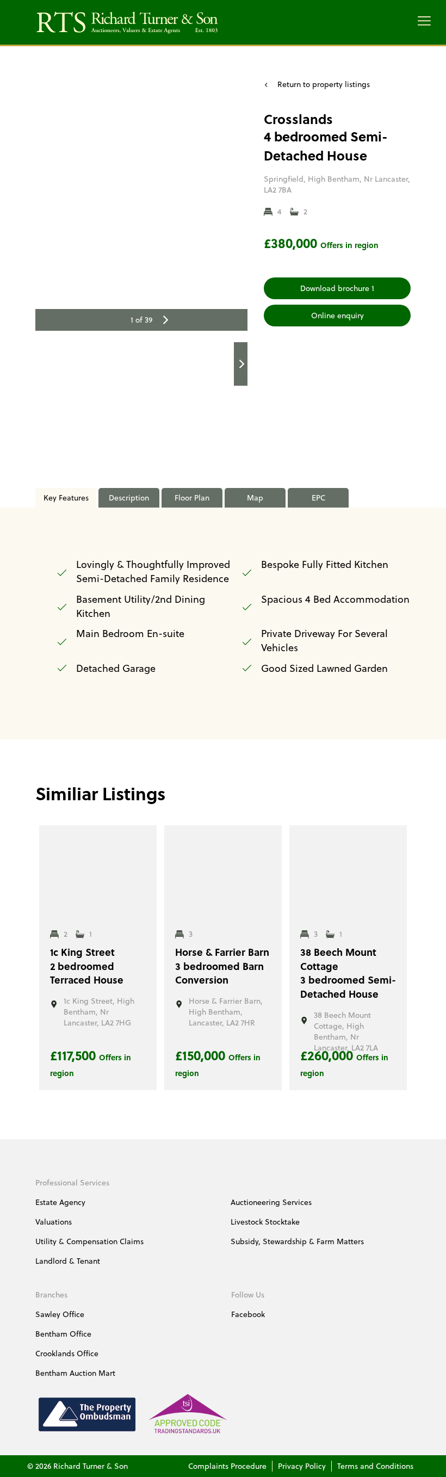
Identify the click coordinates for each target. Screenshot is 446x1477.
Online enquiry (337, 315)
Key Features (66, 497)
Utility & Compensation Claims (89, 1241)
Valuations (53, 1221)
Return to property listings (323, 84)
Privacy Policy (302, 1466)
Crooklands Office (66, 1353)
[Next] (164, 319)
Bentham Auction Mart (75, 1373)
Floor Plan (192, 497)
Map (255, 497)
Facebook (248, 1314)
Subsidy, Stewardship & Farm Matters (297, 1241)
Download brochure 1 (337, 288)
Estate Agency (60, 1202)
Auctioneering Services (271, 1202)
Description (129, 497)
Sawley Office (59, 1314)
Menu (424, 21)
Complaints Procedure (227, 1466)
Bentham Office (63, 1333)
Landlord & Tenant (67, 1260)
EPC (318, 497)
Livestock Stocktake (265, 1221)
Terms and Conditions (375, 1466)
